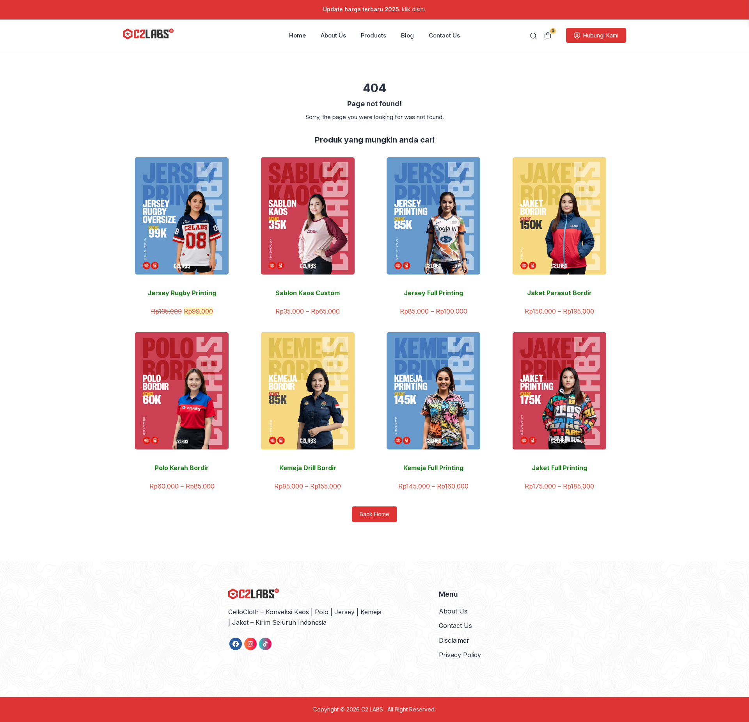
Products (373, 35)
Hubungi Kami (600, 35)
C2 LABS (373, 709)
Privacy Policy (460, 655)
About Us (333, 35)
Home (297, 35)
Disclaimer (454, 640)
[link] (235, 644)
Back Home (374, 514)
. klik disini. (374, 9)
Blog (407, 35)
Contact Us (444, 35)
